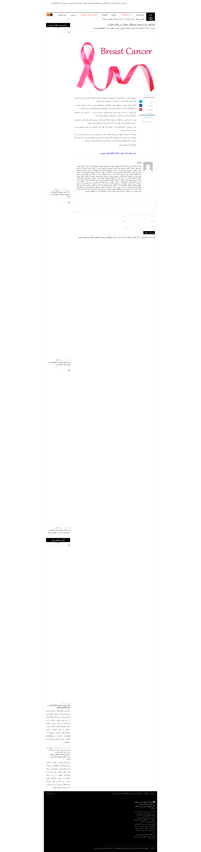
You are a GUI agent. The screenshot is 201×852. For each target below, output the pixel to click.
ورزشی (73, 15)
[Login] (51, 14)
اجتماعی (141, 28)
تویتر (151, 101)
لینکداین (150, 113)
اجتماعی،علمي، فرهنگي (89, 15)
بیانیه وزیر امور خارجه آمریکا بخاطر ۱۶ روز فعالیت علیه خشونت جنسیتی (144, 820)
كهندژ (143, 6)
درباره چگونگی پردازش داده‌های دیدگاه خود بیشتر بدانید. (97, 237)
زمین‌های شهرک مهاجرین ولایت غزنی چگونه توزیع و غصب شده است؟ (60, 756)
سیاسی (113, 15)
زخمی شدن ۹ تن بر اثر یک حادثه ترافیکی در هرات (118, 19)
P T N (139, 163)
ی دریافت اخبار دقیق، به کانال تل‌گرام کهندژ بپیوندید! (117, 153)
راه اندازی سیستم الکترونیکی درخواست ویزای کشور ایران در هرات (60, 194)
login (56, 189)
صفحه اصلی (140, 15)
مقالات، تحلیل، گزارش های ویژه (62, 752)
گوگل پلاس (149, 109)
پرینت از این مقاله (147, 121)
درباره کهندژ (62, 15)
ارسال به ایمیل (148, 117)
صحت (117, 28)
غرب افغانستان (126, 15)
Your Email (152, 221)
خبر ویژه (123, 28)
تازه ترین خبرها (132, 28)
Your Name (152, 216)
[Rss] (48, 14)
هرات (95, 28)
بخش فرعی (49, 793)
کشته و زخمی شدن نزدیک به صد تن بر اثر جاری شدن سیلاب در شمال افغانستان (145, 813)
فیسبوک (150, 105)
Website (153, 226)
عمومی (111, 28)
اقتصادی (104, 15)
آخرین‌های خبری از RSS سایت (145, 807)
